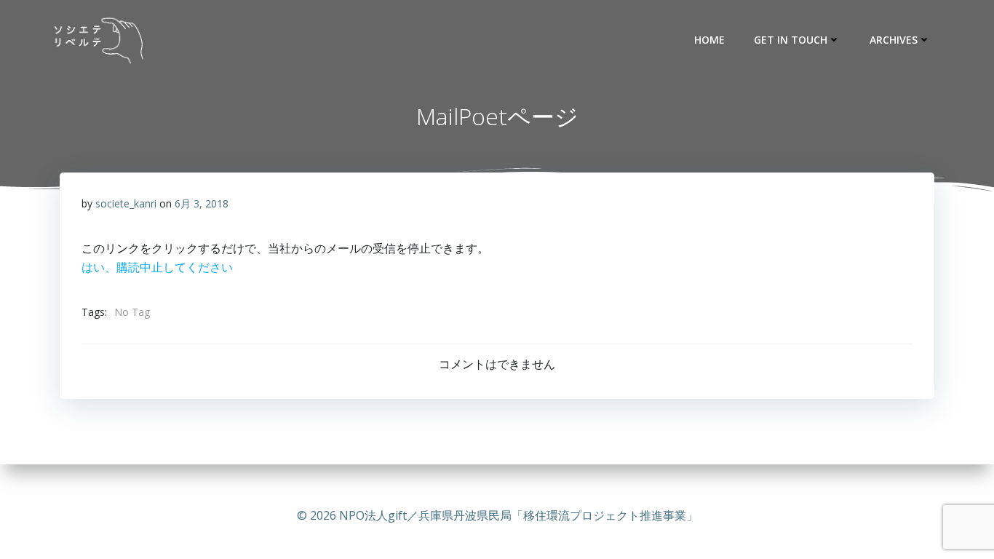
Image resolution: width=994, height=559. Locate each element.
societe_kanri (125, 203)
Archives (894, 40)
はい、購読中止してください (157, 267)
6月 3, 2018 (201, 203)
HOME (709, 40)
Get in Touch (790, 40)
